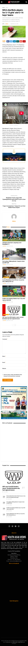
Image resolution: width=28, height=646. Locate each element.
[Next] (15, 325)
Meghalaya (5, 258)
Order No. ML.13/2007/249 (17, 642)
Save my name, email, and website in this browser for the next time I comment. (13, 375)
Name (4, 356)
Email (4, 362)
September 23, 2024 (14, 23)
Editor (7, 23)
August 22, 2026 (10, 264)
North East (6, 277)
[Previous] (13, 325)
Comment (5, 339)
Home (3, 7)
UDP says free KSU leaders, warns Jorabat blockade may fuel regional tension (11, 488)
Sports (7, 7)
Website (4, 368)
